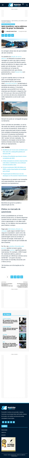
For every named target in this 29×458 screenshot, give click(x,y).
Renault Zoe (18, 72)
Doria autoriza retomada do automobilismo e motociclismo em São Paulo (7, 284)
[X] (6, 35)
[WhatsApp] (12, 35)
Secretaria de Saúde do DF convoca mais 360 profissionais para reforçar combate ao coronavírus (22, 285)
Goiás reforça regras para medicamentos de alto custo (10, 329)
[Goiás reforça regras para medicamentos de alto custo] (22, 329)
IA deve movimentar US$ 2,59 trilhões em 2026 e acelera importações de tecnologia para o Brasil (14, 169)
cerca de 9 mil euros (11, 83)
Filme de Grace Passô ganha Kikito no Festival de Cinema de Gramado (10, 337)
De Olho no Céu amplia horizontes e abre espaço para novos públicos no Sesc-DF (10, 345)
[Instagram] (6, 422)
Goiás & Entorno (7, 326)
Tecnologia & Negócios (6, 20)
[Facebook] (2, 35)
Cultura (5, 334)
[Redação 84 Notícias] (3, 31)
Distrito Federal (7, 318)
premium (12, 250)
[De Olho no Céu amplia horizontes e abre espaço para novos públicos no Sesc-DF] (22, 344)
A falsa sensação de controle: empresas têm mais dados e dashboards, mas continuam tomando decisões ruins (15, 162)
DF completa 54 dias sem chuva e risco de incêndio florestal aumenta (10, 322)
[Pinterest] (9, 35)
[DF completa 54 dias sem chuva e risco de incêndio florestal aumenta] (22, 321)
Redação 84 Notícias (11, 31)
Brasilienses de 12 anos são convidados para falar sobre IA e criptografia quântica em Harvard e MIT (15, 151)
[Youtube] (14, 422)
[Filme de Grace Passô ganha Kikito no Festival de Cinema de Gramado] (22, 336)
